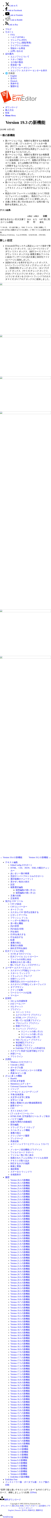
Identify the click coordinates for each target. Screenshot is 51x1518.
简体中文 (14, 83)
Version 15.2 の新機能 (20, 1427)
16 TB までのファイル (20, 954)
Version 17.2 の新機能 (20, 1371)
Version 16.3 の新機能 (20, 1396)
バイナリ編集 (16, 1119)
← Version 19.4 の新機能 (11, 857)
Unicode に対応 (17, 1065)
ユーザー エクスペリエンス (18, 968)
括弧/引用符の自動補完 (21, 1122)
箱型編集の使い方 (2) (25, 893)
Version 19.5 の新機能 (20, 1308)
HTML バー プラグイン (26, 1017)
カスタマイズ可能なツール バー (25, 970)
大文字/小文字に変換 (20, 1097)
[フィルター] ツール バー (22, 1113)
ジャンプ (14, 1089)
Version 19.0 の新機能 (20, 1321)
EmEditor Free (11, 1479)
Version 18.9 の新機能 (20, 1324)
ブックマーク (16, 1138)
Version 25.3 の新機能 (20, 1191)
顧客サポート (16, 1105)
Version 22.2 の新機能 (20, 1233)
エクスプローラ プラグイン (28, 1015)
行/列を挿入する (18, 934)
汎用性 (8, 1059)
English (13, 76)
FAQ (12, 35)
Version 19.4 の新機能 (20, 1310)
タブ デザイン (17, 987)
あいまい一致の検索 (19, 873)
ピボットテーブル (18, 915)
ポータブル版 (16, 1067)
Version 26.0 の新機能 (20, 1185)
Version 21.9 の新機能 (20, 1241)
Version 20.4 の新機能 (20, 1283)
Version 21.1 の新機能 (20, 1263)
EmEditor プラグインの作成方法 (30, 1048)
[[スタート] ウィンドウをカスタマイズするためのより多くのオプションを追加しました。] (25, 732)
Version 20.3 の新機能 (20, 1285)
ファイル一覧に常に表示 (21, 1155)
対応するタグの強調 (19, 1163)
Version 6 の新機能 (18, 1468)
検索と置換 (15, 1166)
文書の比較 (15, 895)
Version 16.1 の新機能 (20, 1402)
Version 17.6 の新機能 (20, 1360)
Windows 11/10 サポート (21, 1062)
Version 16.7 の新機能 (20, 1385)
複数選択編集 (16, 887)
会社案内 (9, 54)
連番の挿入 (15, 943)
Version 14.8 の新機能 (20, 1438)
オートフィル (16, 909)
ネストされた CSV (19, 1111)
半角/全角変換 (17, 1094)
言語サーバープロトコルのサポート (27, 876)
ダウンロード (6, 1506)
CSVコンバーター (18, 907)
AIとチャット (16, 1006)
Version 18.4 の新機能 (20, 1338)
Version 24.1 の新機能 (20, 1213)
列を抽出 (14, 932)
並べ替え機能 (16, 923)
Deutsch (13, 81)
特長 (22, 1506)
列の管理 (14, 926)
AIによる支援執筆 (18, 1001)
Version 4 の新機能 (18, 1474)
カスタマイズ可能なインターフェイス (28, 984)
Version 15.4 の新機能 (20, 1421)
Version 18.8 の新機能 (20, 1327)
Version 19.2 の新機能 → (40, 857)
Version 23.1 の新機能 (20, 1219)
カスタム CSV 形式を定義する (24, 912)
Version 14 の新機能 (19, 1446)
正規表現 (14, 898)
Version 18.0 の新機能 (20, 1349)
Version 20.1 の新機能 (20, 1291)
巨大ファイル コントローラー (24, 956)
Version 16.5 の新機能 (20, 1391)
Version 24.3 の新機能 (20, 1208)
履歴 (7, 1177)
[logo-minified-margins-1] (18, 103)
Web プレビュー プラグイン (28, 1040)
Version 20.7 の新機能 (20, 1274)
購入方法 (15, 1506)
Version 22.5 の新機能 (20, 1224)
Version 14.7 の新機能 (20, 1441)
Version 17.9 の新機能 (20, 1352)
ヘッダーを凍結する (19, 920)
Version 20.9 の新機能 (20, 1269)
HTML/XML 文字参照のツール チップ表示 (30, 1116)
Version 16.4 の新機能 (20, 1394)
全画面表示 (15, 1174)
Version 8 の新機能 (18, 1463)
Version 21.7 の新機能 (20, 1247)
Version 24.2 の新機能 (20, 1210)
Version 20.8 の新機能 (20, 1271)
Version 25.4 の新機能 (20, 1188)
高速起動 (14, 1141)
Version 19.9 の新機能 (20, 1296)
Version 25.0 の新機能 (20, 1199)
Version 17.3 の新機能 (20, 1369)
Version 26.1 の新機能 (20, 1183)
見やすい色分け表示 (19, 882)
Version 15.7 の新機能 (20, 1413)
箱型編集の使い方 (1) (25, 890)
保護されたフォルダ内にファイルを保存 (29, 1158)
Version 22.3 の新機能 (20, 1230)
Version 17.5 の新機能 (20, 1363)
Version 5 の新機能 (18, 1471)
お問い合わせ (16, 51)
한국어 (13, 78)
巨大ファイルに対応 (14, 951)
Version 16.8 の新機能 (20, 1382)
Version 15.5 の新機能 (20, 1418)
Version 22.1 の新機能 (20, 1235)
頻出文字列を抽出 (18, 948)
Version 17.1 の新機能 (20, 1374)
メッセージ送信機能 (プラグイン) (26, 1149)
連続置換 (14, 1169)
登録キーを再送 (17, 48)
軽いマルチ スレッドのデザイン (25, 965)
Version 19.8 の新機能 (20, 1299)
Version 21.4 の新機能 (20, 1255)
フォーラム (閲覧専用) (20, 43)
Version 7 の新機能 (18, 1466)
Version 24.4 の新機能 (20, 1205)
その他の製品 (16, 62)
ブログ (8, 29)
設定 (12, 884)
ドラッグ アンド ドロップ (22, 1127)
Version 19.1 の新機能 (20, 1319)
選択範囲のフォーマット (21, 879)
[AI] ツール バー (18, 1004)
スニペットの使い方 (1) (32, 1031)
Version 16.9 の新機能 (20, 1380)
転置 (12, 940)
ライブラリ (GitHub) (19, 45)
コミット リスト (23, 1012)
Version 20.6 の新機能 (20, 1277)
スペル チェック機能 (20, 1130)
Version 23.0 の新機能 (20, 1222)
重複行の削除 (16, 945)
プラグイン (15, 1009)
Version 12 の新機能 (19, 1452)
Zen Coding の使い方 (30, 1037)
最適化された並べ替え (20, 962)
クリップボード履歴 (19, 1136)
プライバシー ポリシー (21, 68)
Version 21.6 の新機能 (20, 1249)
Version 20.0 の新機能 (20, 1294)
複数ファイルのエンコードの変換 (26, 1070)
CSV (12, 1108)
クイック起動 (16, 990)
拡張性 (8, 998)
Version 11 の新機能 (19, 1455)
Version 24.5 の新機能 (20, 1202)
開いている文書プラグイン (28, 1020)
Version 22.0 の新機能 (20, 1238)
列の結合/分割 (17, 929)
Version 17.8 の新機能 (20, 1355)
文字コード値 (16, 1100)
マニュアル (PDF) (18, 40)
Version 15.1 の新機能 (20, 1430)
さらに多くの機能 (13, 1076)
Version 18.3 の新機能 (20, 1341)
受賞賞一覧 (15, 65)
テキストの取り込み (19, 1161)
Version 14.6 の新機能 (20, 1443)
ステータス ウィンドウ (21, 1172)
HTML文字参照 (17, 1081)
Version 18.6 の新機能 (20, 1333)
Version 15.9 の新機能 (20, 1407)
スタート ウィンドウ (20, 973)
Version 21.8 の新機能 (20, 1244)
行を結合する (16, 937)
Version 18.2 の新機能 (20, 1344)
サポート (9, 32)
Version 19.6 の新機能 (20, 1305)
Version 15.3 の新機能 (20, 1424)
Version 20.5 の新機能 (20, 1280)
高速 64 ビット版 (18, 1073)
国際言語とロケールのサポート (25, 981)
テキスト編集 (11, 862)
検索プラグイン (23, 1026)
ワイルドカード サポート (22, 1152)
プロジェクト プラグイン (27, 1023)
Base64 (13, 1078)
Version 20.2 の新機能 (20, 1288)
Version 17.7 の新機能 (20, 1357)
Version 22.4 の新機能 (20, 1227)
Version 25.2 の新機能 (20, 1194)
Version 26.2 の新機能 (20, 1180)
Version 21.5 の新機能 (20, 1252)
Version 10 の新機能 (19, 1457)
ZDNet (33, 1492)
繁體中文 (14, 86)
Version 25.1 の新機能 (20, 1197)
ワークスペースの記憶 (20, 993)
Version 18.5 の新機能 (20, 1335)
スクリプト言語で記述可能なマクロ (27, 1051)
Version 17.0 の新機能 (20, 1377)
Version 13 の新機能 (19, 1449)
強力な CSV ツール (14, 901)
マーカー (14, 995)
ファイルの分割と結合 (20, 959)
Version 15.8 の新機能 (20, 1410)
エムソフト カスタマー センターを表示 (28, 70)
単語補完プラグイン (25, 1042)
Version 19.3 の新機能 (20, 1313)
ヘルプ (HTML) (17, 37)
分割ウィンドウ (17, 979)
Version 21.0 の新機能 (20, 1266)
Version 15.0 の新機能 (20, 1432)
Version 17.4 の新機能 (20, 1366)
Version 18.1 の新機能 (20, 1346)
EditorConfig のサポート (21, 865)
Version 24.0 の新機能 (20, 1216)
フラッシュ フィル (19, 918)
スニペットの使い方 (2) (32, 1034)
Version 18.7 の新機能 (20, 1330)
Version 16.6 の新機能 (20, 1388)
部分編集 (14, 1124)
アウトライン (16, 1056)
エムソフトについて (19, 56)
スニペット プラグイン (26, 1029)
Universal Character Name (21, 1086)
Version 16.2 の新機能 (20, 1399)
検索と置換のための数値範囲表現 (26, 1103)
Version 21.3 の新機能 (20, 1258)
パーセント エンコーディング (24, 1092)
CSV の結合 (15, 904)
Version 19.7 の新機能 (20, 1302)
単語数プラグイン (24, 1045)
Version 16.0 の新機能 (20, 1405)
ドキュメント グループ (21, 976)
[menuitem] (28, 29)
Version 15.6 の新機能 (20, 1416)
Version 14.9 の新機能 (20, 1435)
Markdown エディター (20, 1084)
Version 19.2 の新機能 (20, 1316)
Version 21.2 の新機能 (20, 1260)
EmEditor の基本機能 (19, 1477)
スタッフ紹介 (16, 59)
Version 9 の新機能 (18, 1460)
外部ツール (15, 1054)
